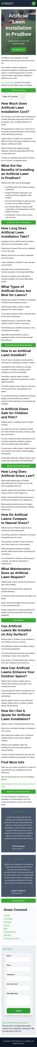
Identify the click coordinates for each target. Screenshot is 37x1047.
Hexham (7, 915)
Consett (24, 784)
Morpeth (7, 925)
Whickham (17, 784)
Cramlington (8, 919)
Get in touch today (8, 82)
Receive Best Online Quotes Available (18, 345)
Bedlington (8, 922)
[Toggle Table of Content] (21, 97)
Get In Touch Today (18, 90)
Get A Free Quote (18, 901)
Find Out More (18, 620)
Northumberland (10, 932)
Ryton (3, 784)
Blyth (5, 928)
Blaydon (9, 784)
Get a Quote (17, 49)
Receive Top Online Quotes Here (18, 466)
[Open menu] (34, 3)
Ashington (7, 935)
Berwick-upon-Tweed (11, 938)
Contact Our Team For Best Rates (18, 222)
